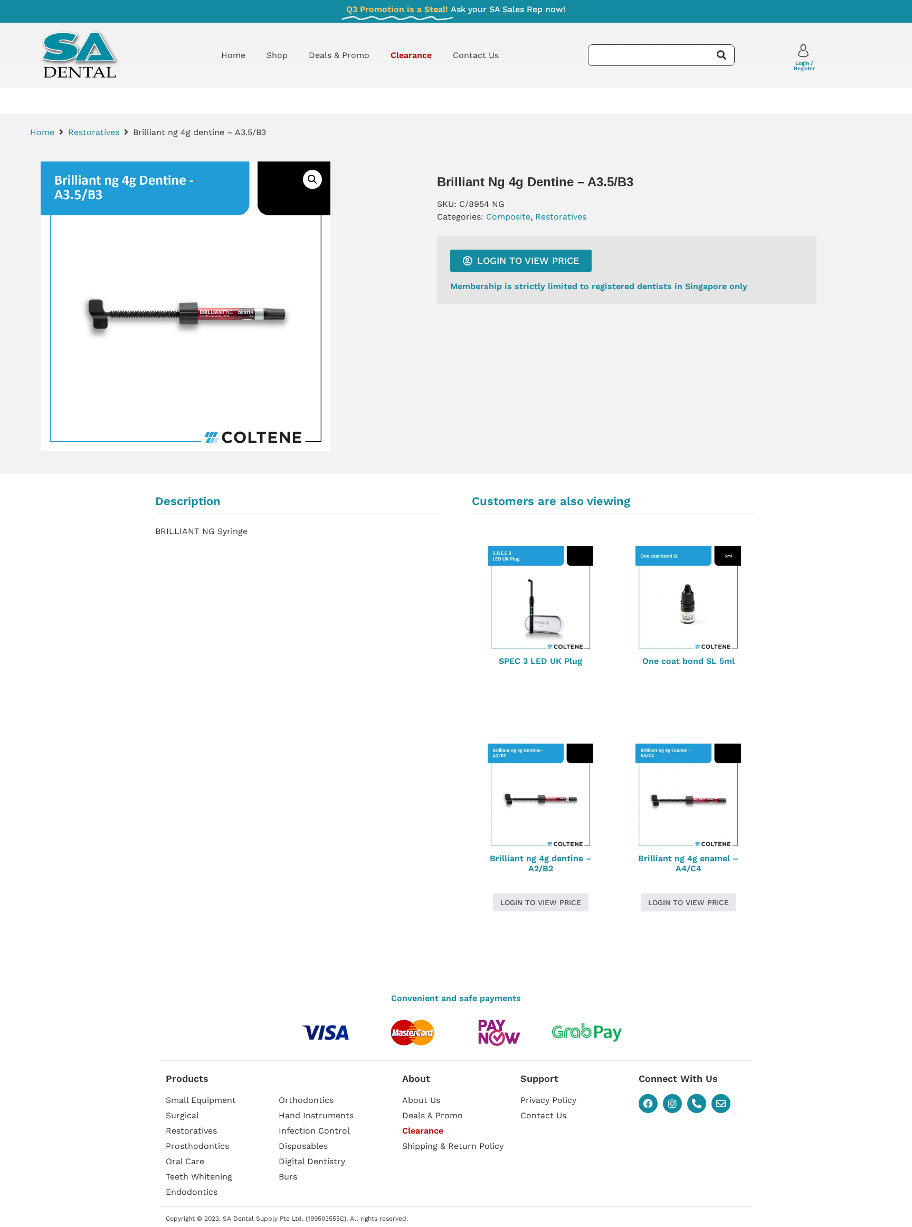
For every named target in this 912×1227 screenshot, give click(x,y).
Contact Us (476, 55)
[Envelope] (720, 1103)
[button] (312, 179)
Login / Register (804, 65)
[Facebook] (648, 1103)
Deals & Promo (339, 55)
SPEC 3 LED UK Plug (540, 661)
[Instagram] (672, 1103)
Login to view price (540, 902)
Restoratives (93, 132)
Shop (277, 55)
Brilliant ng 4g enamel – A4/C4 (688, 863)
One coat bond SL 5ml (688, 661)
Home (233, 55)
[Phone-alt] (696, 1103)
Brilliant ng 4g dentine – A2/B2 (541, 863)
